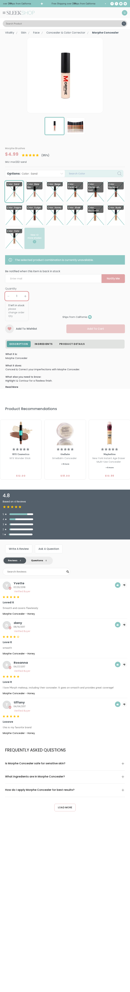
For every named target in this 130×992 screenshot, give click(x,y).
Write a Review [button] (19, 549)
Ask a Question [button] (48, 549)
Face (36, 33)
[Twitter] (116, 3)
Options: (22, 173)
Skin (23, 33)
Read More (11, 387)
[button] (118, 585)
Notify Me (113, 278)
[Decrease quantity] (8, 296)
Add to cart (95, 329)
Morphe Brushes (15, 148)
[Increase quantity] (25, 296)
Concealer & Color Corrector (65, 33)
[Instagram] (121, 3)
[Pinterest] (125, 3)
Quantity (11, 288)
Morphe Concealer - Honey (19, 613)
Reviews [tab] (12, 560)
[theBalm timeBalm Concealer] (65, 433)
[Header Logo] (21, 12)
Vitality (9, 33)
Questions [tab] (37, 560)
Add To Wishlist (26, 329)
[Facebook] (112, 3)
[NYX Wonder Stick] (20, 433)
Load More (65, 807)
